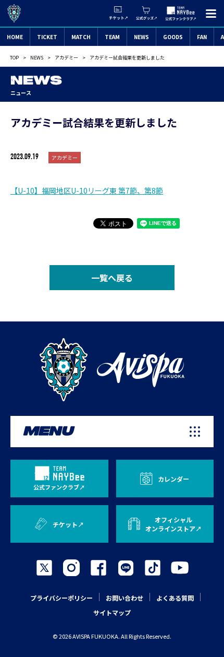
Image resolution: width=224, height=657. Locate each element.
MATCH (81, 37)
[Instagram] (71, 567)
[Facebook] (98, 567)
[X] (44, 567)
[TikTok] (152, 567)
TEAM (112, 37)
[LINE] (125, 567)
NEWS (141, 37)
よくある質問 (175, 597)
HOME (15, 37)
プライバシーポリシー (61, 597)
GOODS (173, 37)
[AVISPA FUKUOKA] (112, 369)
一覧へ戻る (112, 277)
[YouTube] (179, 567)
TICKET (47, 37)
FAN (202, 37)
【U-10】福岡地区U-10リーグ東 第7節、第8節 (86, 190)
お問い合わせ (124, 597)
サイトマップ (112, 612)
